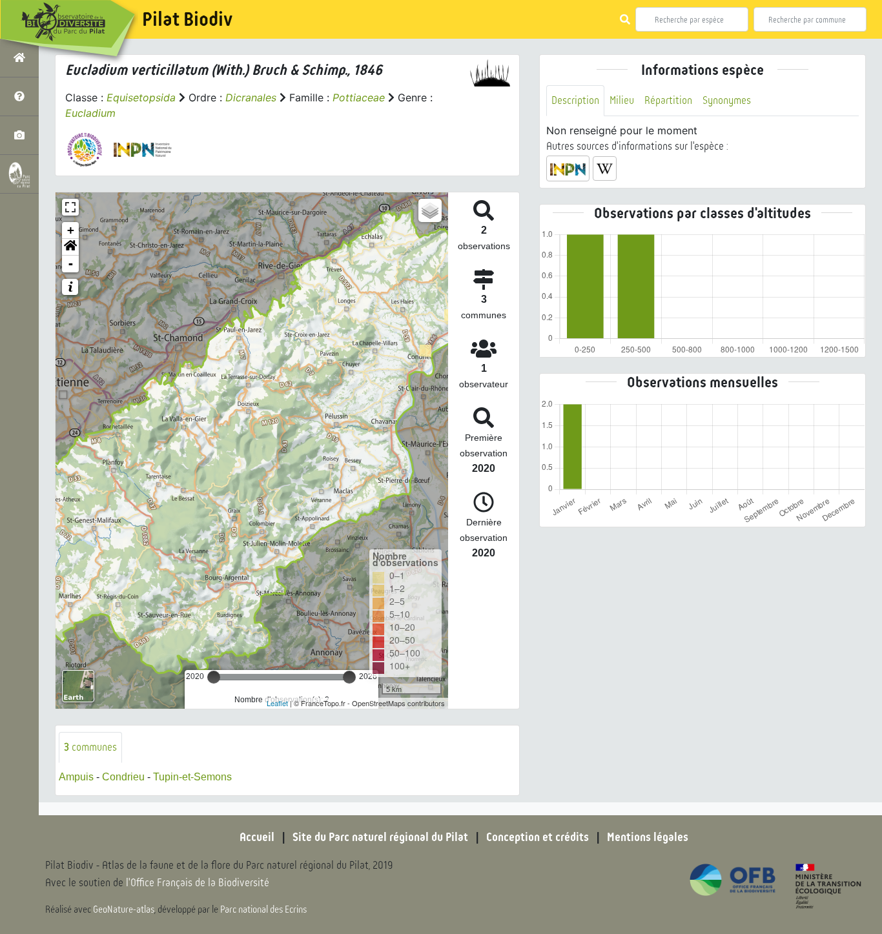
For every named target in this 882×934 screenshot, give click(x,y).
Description (575, 100)
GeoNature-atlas (123, 909)
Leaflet (277, 703)
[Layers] (430, 210)
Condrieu (123, 776)
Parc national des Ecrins (263, 909)
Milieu (622, 100)
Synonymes (727, 100)
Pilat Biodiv (187, 19)
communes (90, 747)
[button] (70, 247)
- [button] (70, 263)
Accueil (257, 837)
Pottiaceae (359, 97)
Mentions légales (647, 837)
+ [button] (70, 230)
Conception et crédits (537, 837)
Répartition (668, 100)
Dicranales (250, 97)
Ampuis (76, 776)
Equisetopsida (141, 97)
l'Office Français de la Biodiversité (197, 883)
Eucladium (90, 113)
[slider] (213, 677)
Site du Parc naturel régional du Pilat (380, 837)
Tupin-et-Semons (192, 776)
